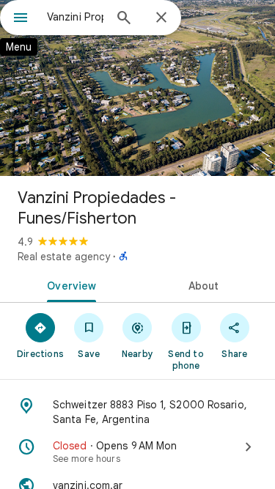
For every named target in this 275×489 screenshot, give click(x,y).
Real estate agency (64, 256)
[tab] (69, 284)
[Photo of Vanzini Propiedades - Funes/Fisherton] (137, 88)
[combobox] (75, 17)
